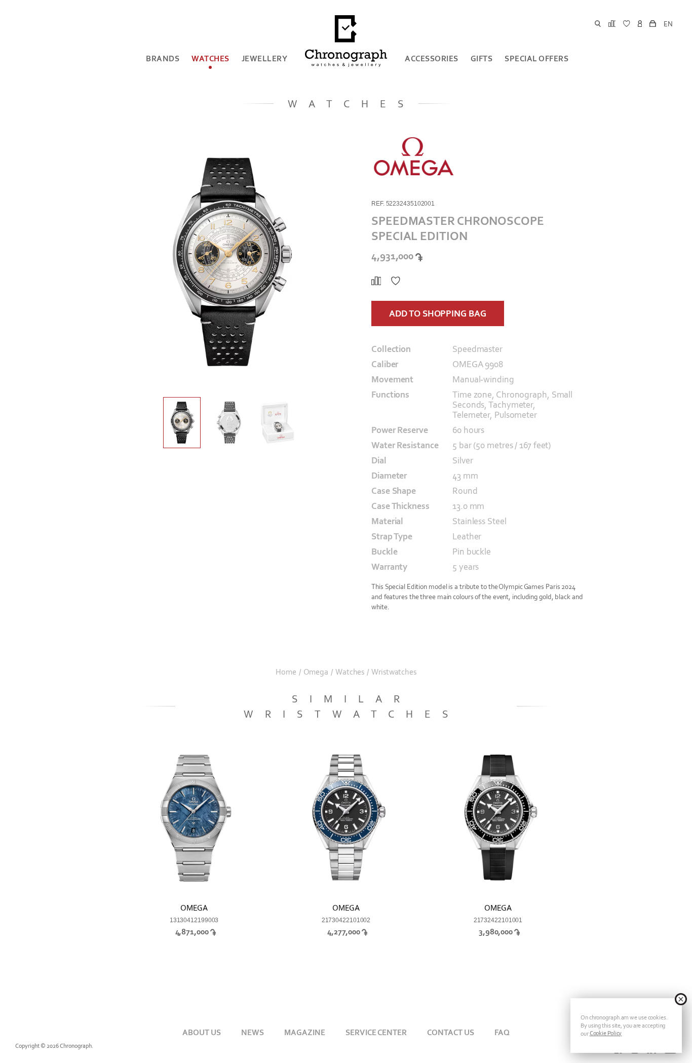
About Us (201, 1032)
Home (286, 672)
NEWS (252, 1032)
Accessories (431, 58)
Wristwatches (393, 672)
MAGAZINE (304, 1032)
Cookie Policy (606, 1033)
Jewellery (265, 58)
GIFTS (482, 58)
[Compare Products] (376, 281)
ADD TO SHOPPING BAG (437, 313)
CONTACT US (450, 1032)
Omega (316, 672)
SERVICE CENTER (375, 1032)
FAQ (502, 1032)
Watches (210, 58)
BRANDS (162, 58)
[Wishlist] (395, 281)
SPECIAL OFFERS (536, 58)
